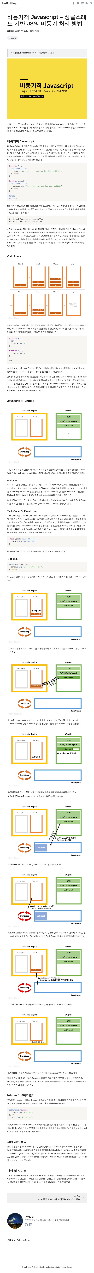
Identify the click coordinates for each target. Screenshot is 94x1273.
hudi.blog (9, 3)
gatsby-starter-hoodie (57, 1267)
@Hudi (10, 31)
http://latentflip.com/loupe (61, 1175)
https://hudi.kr (28, 53)
